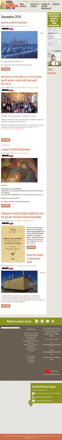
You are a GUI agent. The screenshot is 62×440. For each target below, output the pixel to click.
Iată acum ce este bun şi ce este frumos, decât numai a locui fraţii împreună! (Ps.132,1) (21, 80)
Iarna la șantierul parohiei (14, 22)
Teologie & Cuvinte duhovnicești (45, 6)
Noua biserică (23, 5)
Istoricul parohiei (31, 337)
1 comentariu (5, 145)
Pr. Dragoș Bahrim (33, 87)
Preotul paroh (26, 1)
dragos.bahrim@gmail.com (44, 400)
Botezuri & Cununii (35, 5)
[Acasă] (9, 5)
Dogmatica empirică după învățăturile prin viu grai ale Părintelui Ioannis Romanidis (22, 215)
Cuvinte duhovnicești (22, 153)
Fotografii (56, 4)
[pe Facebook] (37, 321)
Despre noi (46, 1)
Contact (53, 1)
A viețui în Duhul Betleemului (15, 149)
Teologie (17, 220)
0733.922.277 (49, 397)
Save (12, 29)
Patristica (31, 343)
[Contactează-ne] (48, 321)
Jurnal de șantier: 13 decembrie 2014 (35, 258)
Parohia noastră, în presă (31, 341)
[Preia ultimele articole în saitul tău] (53, 321)
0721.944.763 (39, 397)
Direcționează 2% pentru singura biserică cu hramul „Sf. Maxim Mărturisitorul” (54, 20)
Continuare (6, 69)
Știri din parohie (20, 26)
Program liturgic (37, 1)
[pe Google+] (42, 321)
